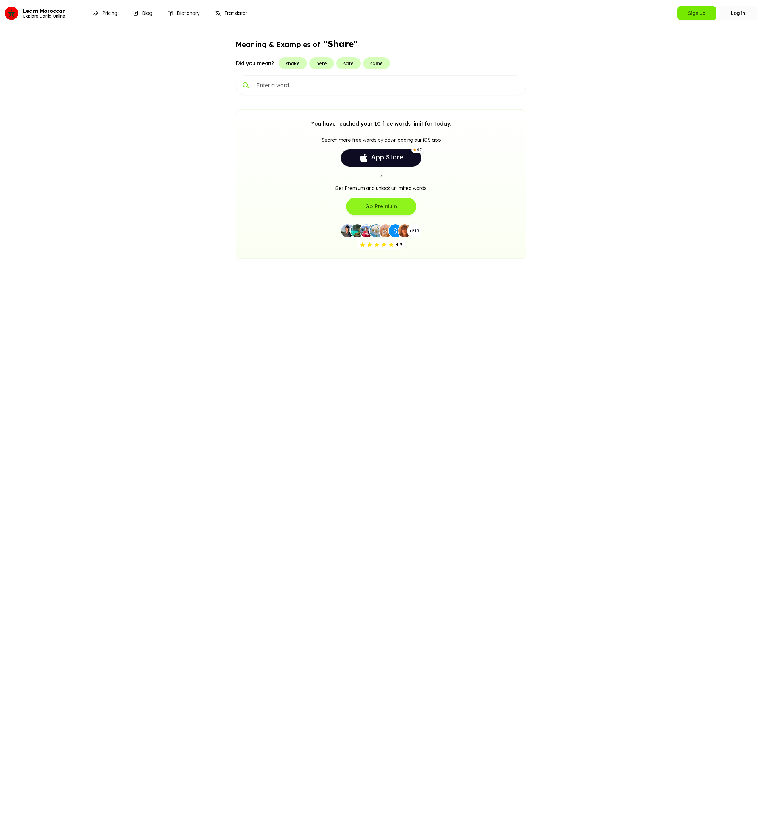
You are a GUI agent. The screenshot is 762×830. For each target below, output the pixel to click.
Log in (738, 13)
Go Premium (381, 206)
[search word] (245, 85)
